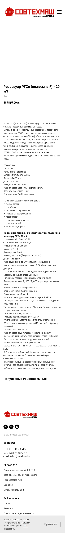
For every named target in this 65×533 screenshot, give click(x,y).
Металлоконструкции (13, 490)
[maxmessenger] (17, 427)
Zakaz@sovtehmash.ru (20, 456)
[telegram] (11, 427)
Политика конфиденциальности (18, 513)
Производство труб (12, 480)
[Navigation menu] (59, 12)
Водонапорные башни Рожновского (20, 475)
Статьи (6, 503)
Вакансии (8, 508)
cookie (25, 526)
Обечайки (8, 485)
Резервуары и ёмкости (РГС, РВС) (19, 470)
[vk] (5, 427)
